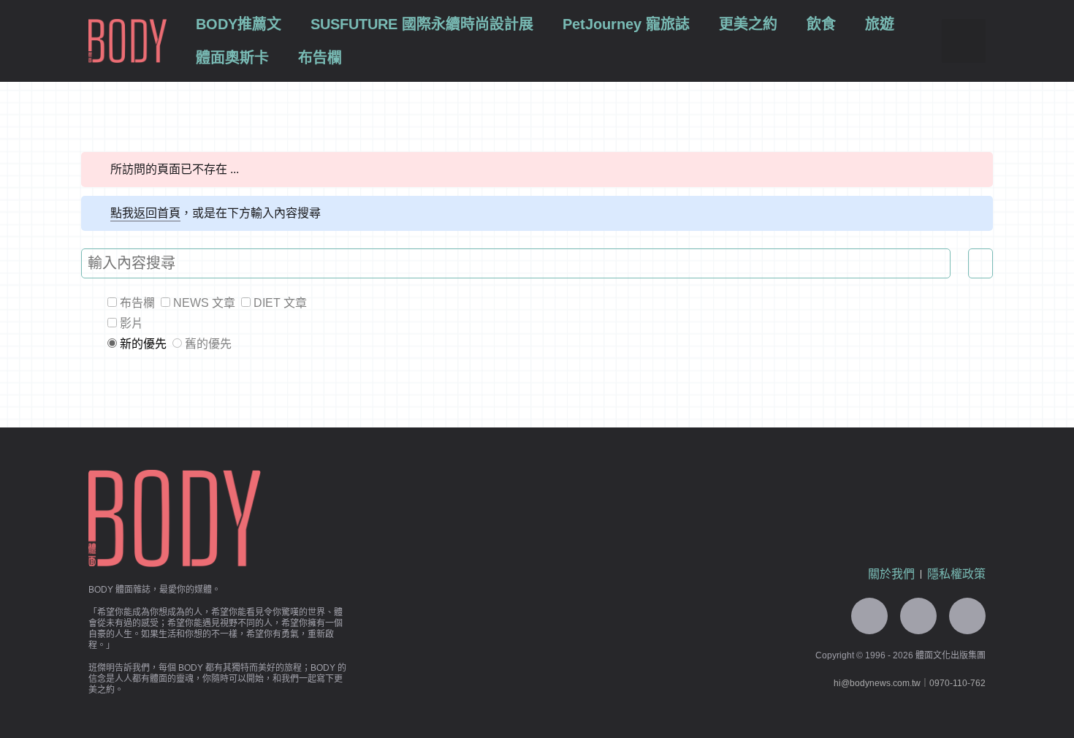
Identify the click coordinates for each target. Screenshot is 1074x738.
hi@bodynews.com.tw (877, 683)
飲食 (821, 24)
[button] (964, 41)
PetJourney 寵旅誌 (626, 24)
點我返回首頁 (145, 213)
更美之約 (748, 24)
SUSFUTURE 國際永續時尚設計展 (422, 24)
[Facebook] (918, 616)
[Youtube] (869, 616)
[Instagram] (967, 616)
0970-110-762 (957, 683)
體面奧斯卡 (232, 58)
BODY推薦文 (238, 24)
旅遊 (879, 24)
